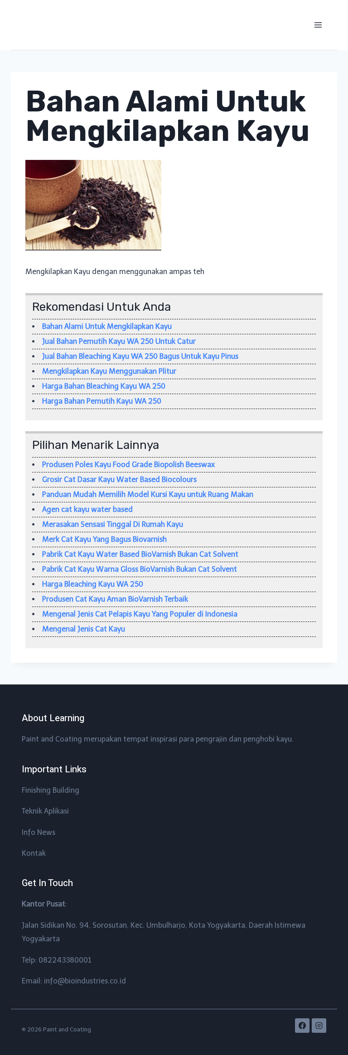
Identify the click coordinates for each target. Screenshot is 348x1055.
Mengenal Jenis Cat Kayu (83, 629)
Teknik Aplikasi (45, 811)
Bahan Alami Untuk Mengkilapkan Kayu (107, 326)
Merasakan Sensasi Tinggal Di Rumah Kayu (112, 524)
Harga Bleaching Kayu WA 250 (92, 584)
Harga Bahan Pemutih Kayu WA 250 (101, 401)
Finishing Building (50, 790)
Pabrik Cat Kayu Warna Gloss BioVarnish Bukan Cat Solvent (139, 569)
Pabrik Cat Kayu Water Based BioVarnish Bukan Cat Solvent (140, 554)
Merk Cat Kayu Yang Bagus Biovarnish (104, 539)
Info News (38, 832)
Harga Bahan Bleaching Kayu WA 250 (103, 386)
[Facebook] (302, 1025)
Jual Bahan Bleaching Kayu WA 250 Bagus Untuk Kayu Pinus (140, 356)
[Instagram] (319, 1025)
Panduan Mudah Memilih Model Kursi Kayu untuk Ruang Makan (147, 494)
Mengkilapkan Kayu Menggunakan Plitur (109, 371)
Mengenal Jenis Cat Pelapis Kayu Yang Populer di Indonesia (139, 614)
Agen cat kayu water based (87, 509)
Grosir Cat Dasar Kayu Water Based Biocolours (119, 479)
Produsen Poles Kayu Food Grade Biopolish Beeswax (128, 464)
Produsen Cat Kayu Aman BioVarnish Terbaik (115, 599)
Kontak (34, 853)
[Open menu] (317, 25)
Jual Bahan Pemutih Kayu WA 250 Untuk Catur (119, 341)
